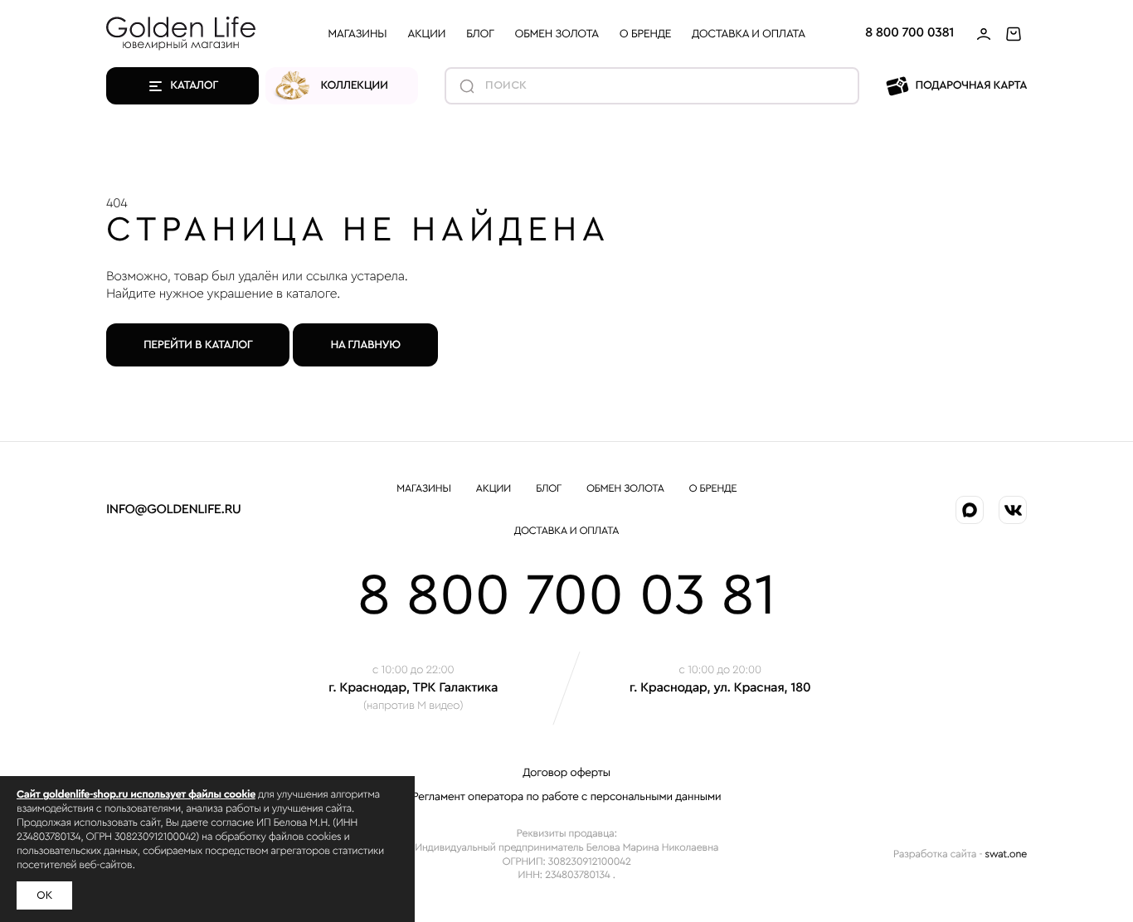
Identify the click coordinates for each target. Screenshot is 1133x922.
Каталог (194, 85)
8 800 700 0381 (909, 33)
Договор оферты (566, 773)
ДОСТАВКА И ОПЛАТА (748, 33)
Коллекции (354, 85)
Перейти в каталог (197, 345)
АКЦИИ (426, 33)
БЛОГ (480, 33)
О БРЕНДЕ (645, 33)
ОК (44, 895)
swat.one (1006, 854)
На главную (365, 345)
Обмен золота (557, 33)
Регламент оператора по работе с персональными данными (567, 797)
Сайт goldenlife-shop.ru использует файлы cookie (136, 794)
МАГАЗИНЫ (357, 33)
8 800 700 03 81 (566, 596)
